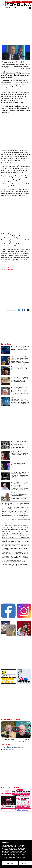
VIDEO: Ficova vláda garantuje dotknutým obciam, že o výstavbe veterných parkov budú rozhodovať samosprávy (15, 508)
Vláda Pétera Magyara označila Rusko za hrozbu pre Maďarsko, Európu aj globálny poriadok (19, 453)
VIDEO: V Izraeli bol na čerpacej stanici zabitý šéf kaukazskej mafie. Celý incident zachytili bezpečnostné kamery (15, 557)
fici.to (19, 810)
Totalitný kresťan (7, 739)
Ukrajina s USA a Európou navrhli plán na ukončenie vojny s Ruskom (14, 549)
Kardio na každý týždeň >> (24, 741)
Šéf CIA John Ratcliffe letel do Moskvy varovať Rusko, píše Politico (19, 368)
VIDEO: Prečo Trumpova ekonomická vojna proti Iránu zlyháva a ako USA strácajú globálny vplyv (15, 532)
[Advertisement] (16, 25)
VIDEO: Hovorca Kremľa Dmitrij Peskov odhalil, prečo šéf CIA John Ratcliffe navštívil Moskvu (20, 348)
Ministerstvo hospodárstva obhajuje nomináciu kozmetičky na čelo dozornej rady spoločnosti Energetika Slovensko (16, 544)
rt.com (7, 267)
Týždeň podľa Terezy (9, 749)
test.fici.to (25, 810)
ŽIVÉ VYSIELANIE (25, 1)
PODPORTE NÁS (11, 1)
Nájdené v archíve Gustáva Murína (13, 747)
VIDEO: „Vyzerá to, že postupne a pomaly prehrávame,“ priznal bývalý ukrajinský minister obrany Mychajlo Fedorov (20, 379)
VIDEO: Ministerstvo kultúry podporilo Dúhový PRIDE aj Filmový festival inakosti (19, 463)
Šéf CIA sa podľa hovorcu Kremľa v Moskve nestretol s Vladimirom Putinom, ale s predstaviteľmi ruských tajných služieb (16, 504)
